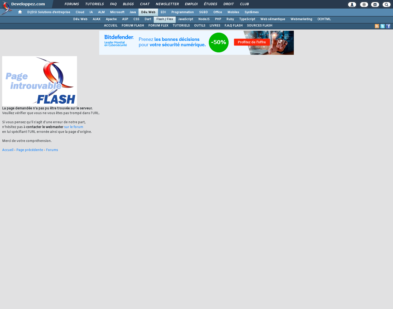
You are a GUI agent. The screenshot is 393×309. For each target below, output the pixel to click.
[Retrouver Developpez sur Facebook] (388, 26)
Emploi (191, 4)
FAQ (113, 4)
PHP (218, 19)
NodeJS (204, 19)
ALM (101, 12)
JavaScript (185, 19)
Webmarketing (301, 19)
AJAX (97, 19)
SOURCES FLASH (259, 26)
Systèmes (252, 12)
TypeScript (247, 19)
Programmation (182, 12)
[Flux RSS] (377, 26)
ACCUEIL (110, 26)
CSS (136, 19)
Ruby (230, 19)
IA (91, 12)
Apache (111, 19)
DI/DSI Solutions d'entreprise (48, 12)
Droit (228, 4)
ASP (125, 19)
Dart (148, 19)
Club (244, 4)
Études (210, 4)
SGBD (203, 12)
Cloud (80, 12)
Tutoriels (94, 4)
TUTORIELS (181, 26)
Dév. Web (148, 12)
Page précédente (29, 150)
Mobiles (233, 12)
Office (217, 12)
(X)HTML (324, 19)
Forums (71, 4)
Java (133, 12)
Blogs (128, 4)
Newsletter (167, 4)
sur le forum (73, 127)
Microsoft (117, 12)
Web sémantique (272, 19)
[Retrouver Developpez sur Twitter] (382, 26)
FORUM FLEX (158, 26)
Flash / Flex (164, 19)
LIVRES (215, 26)
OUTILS (199, 26)
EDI (163, 12)
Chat (144, 4)
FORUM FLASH (133, 26)
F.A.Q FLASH (234, 26)
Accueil (7, 150)
